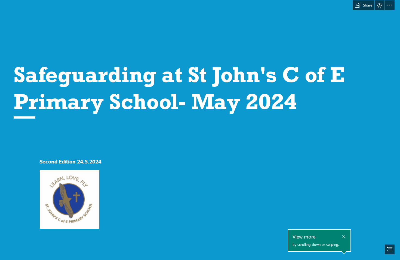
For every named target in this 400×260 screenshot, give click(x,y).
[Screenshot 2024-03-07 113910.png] (69, 199)
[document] (200, 130)
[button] (363, 5)
